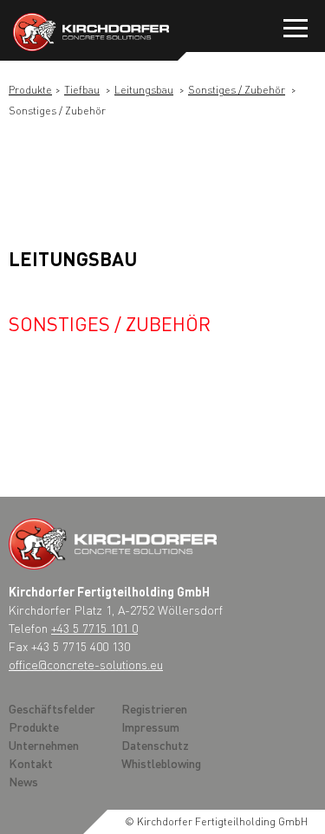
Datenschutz (155, 745)
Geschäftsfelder (52, 708)
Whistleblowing (161, 763)
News (23, 781)
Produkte (30, 89)
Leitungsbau (143, 89)
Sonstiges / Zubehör (236, 89)
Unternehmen (44, 745)
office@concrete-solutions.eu (86, 664)
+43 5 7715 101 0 (94, 627)
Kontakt (31, 763)
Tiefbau (82, 89)
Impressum (150, 726)
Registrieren (154, 708)
